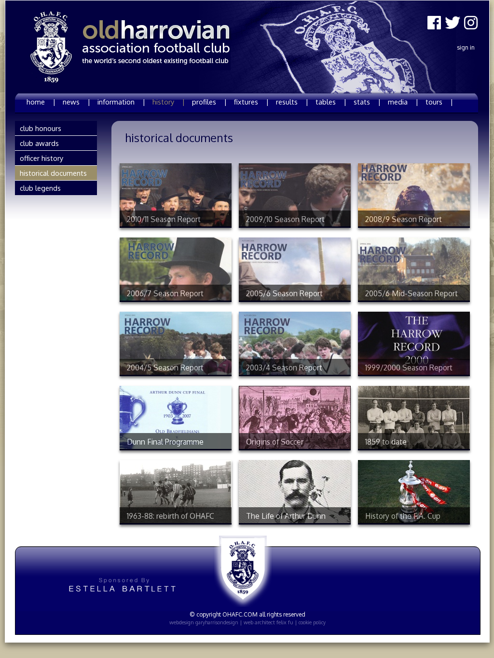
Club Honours (40, 128)
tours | (439, 101)
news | (76, 101)
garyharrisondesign (216, 622)
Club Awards (39, 143)
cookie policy (312, 622)
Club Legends (40, 188)
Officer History (41, 158)
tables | (331, 101)
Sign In (466, 47)
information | (121, 101)
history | (168, 101)
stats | (367, 101)
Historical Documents (53, 173)
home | (41, 101)
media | (403, 101)
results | (292, 101)
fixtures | (251, 101)
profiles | (209, 101)
